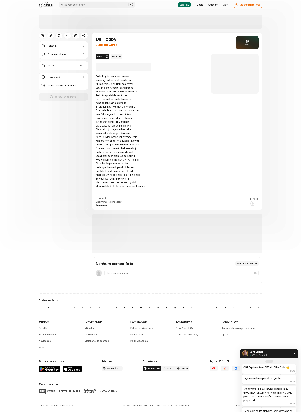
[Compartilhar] (84, 35)
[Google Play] (49, 369)
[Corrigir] (75, 35)
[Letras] (90, 391)
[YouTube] (214, 368)
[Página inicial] (46, 5)
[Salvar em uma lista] (59, 35)
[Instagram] (225, 368)
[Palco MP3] (108, 391)
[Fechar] (294, 353)
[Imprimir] (50, 35)
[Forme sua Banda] (69, 390)
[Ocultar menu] (42, 35)
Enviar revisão (102, 205)
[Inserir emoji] (255, 273)
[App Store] (72, 369)
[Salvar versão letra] (106, 56)
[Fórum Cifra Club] (47, 391)
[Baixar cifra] (67, 35)
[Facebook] (236, 368)
